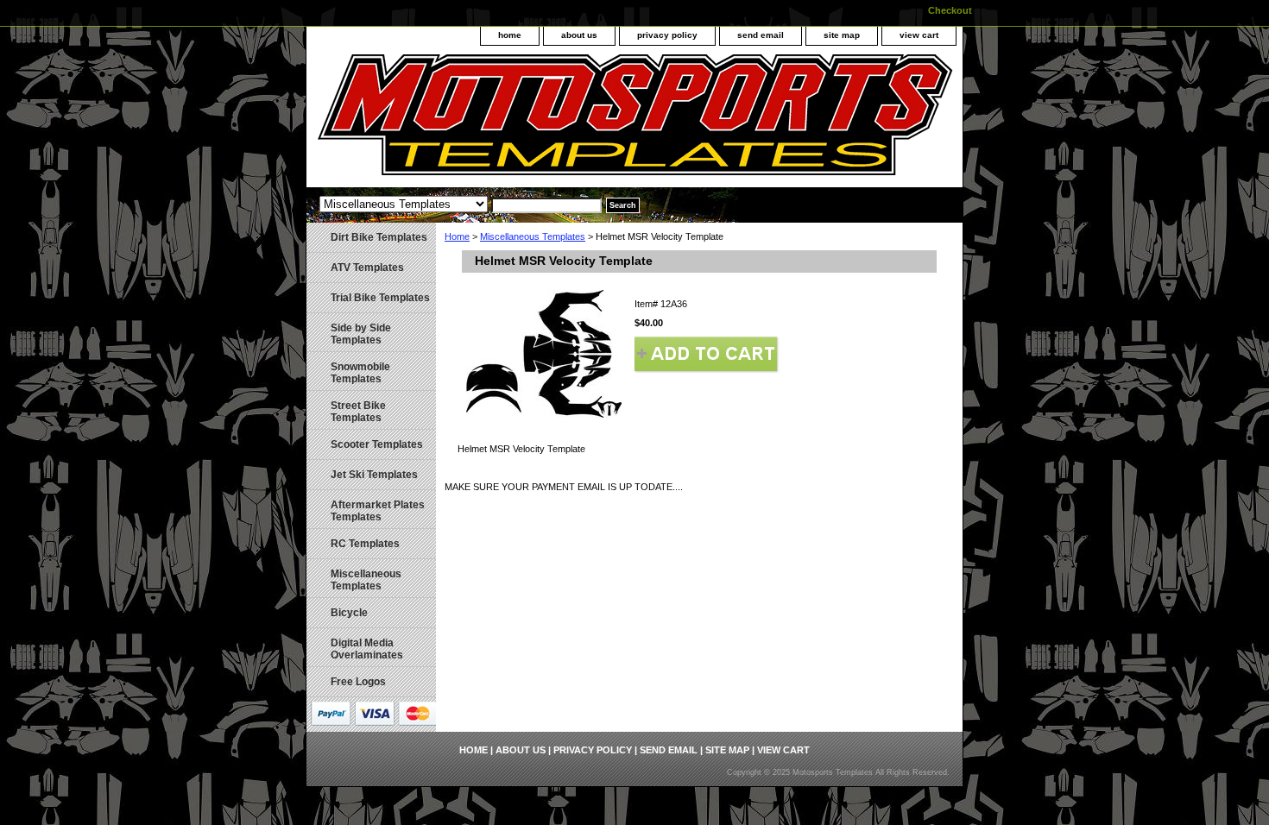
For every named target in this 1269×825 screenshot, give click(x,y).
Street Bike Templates (358, 412)
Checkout (950, 10)
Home (457, 236)
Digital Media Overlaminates (367, 649)
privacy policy (667, 35)
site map (842, 35)
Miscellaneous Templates (532, 236)
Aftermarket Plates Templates (378, 511)
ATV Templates (367, 267)
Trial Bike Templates (380, 298)
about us (579, 35)
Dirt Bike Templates (379, 237)
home (509, 35)
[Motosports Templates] (522, 120)
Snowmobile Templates (360, 373)
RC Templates (365, 544)
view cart (919, 35)
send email (760, 35)
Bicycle (349, 613)
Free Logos (358, 682)
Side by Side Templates (361, 334)
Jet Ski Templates (374, 475)
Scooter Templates (377, 444)
